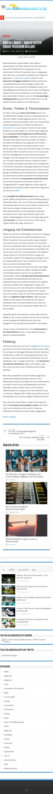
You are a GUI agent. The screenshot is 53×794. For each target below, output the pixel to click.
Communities (9, 697)
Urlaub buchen (10, 760)
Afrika (6, 672)
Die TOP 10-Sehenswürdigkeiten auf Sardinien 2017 (22, 431)
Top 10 (7, 756)
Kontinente (8, 710)
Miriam (7, 51)
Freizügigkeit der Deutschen (39, 346)
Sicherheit (8, 743)
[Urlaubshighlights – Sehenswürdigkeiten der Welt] (26, 6)
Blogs (6, 693)
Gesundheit (8, 705)
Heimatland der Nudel (12, 128)
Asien (6, 684)
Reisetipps (8, 735)
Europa (7, 701)
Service (21, 36)
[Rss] (27, 790)
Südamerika (9, 752)
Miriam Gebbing (9, 417)
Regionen (8, 731)
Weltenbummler (10, 768)
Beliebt (12, 570)
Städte (6, 747)
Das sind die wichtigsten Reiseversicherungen (17, 508)
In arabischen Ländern (21, 78)
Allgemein (8, 676)
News (6, 718)
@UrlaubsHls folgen (9, 656)
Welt (6, 764)
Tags (33, 570)
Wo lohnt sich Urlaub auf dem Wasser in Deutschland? (25, 18)
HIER (17, 191)
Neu (4, 570)
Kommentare (23, 570)
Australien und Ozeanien (14, 688)
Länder (7, 714)
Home (13, 36)
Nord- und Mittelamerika (14, 722)
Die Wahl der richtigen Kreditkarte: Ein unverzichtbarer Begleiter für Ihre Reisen (24, 475)
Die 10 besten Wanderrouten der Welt (32, 438)
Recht (28, 36)
